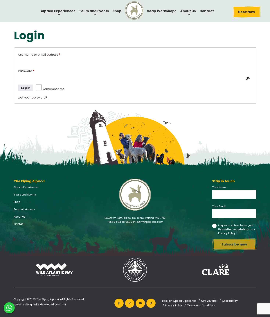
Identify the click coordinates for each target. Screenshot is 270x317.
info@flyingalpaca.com (148, 222)
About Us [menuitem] (188, 11)
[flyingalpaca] (135, 195)
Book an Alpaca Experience (179, 301)
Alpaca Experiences (26, 187)
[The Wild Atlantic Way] (54, 270)
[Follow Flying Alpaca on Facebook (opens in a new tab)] (119, 303)
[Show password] (248, 78)
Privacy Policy (226, 233)
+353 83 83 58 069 (118, 222)
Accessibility (230, 301)
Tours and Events (25, 194)
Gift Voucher (209, 301)
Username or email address (45, 54)
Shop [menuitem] (117, 11)
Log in (25, 88)
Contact (19, 224)
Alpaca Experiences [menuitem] (58, 11)
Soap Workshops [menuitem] (162, 11)
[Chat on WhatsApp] (9, 307)
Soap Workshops (24, 209)
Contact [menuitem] (206, 11)
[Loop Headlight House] (135, 270)
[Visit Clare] (215, 270)
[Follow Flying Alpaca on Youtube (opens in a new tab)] (140, 303)
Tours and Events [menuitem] (94, 11)
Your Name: (219, 187)
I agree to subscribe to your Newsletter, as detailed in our (236, 229)
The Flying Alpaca (47, 299)
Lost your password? (32, 97)
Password (32, 71)
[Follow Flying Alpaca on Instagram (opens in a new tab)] (129, 303)
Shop (17, 202)
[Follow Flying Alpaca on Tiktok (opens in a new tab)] (151, 303)
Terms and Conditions (201, 305)
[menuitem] (134, 10)
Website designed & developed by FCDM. (40, 304)
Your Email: (219, 206)
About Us (19, 217)
